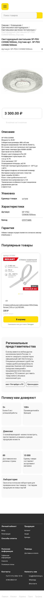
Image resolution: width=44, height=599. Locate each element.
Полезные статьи (7, 564)
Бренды (27, 537)
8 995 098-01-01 (11, 580)
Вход (3, 530)
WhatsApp (32, 580)
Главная (5, 25)
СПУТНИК (26, 220)
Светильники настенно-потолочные (18, 30)
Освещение (16, 25)
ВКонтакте (33, 584)
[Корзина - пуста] (41, 6)
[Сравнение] (31, 6)
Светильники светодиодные (14, 27)
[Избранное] (35, 6)
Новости (4, 561)
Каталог (27, 530)
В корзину (20, 319)
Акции (26, 534)
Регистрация (5, 534)
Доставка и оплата (31, 553)
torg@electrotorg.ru (36, 576)
